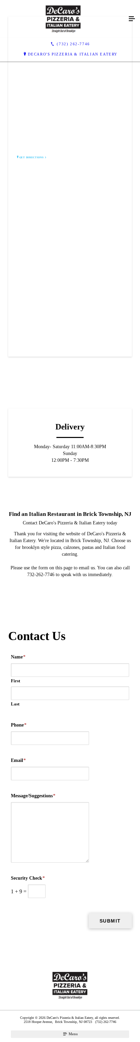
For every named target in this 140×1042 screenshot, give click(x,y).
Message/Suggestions (33, 795)
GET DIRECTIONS (31, 157)
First (15, 680)
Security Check (28, 878)
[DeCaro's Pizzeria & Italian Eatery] (63, 19)
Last (15, 703)
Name (18, 657)
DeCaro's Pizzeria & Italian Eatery (73, 54)
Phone (19, 725)
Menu (73, 1034)
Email (18, 760)
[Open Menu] (132, 19)
